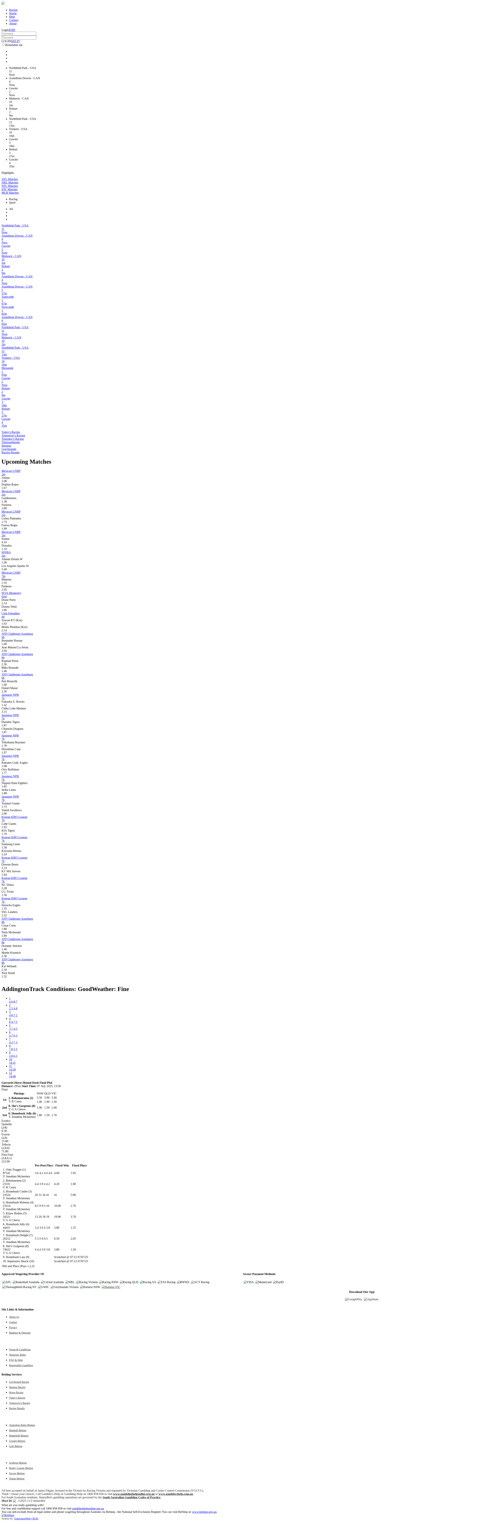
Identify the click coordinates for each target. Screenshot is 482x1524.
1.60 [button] (73, 1184)
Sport (12, 202)
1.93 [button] (4, 827)
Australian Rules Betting (22, 1425)
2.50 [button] (4, 664)
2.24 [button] (4, 854)
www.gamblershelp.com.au (176, 1494)
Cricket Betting (17, 1440)
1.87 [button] (4, 725)
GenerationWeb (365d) (26, 1518)
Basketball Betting (18, 1435)
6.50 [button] (56, 1238)
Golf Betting (15, 1446)
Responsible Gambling (21, 1365)
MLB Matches (10, 192)
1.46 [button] (4, 671)
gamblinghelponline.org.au (88, 1508)
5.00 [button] (73, 1194)
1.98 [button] (4, 766)
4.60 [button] (56, 1173)
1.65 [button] (73, 1173)
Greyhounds (9, 449)
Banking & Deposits (20, 1332)
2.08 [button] (4, 481)
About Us (14, 1316)
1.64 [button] (4, 874)
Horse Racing (16, 1392)
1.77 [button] (4, 772)
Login (5, 29)
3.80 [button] (56, 1227)
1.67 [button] (4, 487)
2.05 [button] (73, 1238)
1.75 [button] (4, 806)
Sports (13, 13)
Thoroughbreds (11, 442)
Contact (13, 20)
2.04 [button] (4, 650)
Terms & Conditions (20, 1349)
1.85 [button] (4, 786)
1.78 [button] (4, 745)
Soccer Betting (17, 1473)
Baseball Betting (17, 1430)
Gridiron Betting (18, 1462)
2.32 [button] (4, 915)
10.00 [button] (57, 1205)
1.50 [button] (73, 1249)
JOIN (12, 29)
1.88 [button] (4, 793)
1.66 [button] (4, 610)
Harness (6, 445)
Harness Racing (17, 1387)
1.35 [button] (4, 582)
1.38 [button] (4, 501)
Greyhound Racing (19, 1381)
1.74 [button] (4, 521)
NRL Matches (10, 182)
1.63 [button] (4, 623)
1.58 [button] (4, 847)
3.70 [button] (73, 1216)
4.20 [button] (56, 1184)
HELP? (15, 41)
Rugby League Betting (21, 1468)
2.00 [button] (4, 813)
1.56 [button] (4, 895)
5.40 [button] (4, 569)
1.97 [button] (4, 752)
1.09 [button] (4, 562)
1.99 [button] (4, 528)
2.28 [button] (4, 888)
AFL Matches (10, 179)
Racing (13, 9)
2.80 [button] (4, 508)
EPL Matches (10, 189)
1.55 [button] (4, 908)
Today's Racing (11, 432)
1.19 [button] (4, 549)
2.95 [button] (4, 589)
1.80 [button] (4, 928)
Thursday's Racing (13, 438)
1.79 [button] (4, 834)
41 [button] (55, 1194)
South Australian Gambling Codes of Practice (131, 1497)
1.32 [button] (4, 705)
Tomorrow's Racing (13, 435)
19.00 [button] (57, 1216)
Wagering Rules (17, 1354)
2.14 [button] (4, 603)
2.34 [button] (4, 969)
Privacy (13, 1327)
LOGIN (6, 41)
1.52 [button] (4, 976)
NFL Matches (10, 186)
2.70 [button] (73, 1205)
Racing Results (10, 452)
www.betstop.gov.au (204, 1511)
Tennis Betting (16, 1478)
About (13, 23)
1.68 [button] (4, 644)
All (11, 209)
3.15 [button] (4, 711)
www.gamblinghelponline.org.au (134, 1494)
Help (12, 16)
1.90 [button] (4, 935)
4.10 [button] (4, 542)
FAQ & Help (16, 1360)
